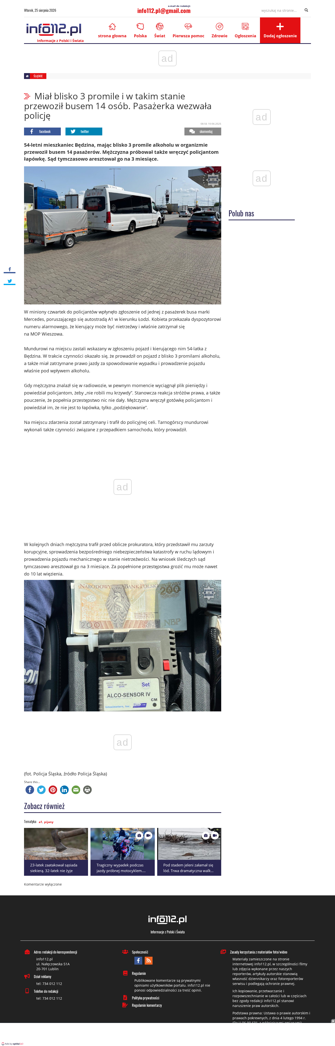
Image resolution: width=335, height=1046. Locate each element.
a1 (40, 822)
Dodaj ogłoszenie (280, 36)
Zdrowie (219, 36)
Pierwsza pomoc (188, 36)
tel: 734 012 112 (49, 983)
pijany (48, 822)
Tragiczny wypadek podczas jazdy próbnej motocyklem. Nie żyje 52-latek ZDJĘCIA (120, 870)
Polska (140, 36)
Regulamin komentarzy (147, 1005)
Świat (159, 36)
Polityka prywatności (145, 997)
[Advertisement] (167, 1035)
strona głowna (112, 36)
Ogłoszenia (245, 36)
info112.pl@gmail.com (164, 10)
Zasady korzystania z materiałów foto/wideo (258, 951)
